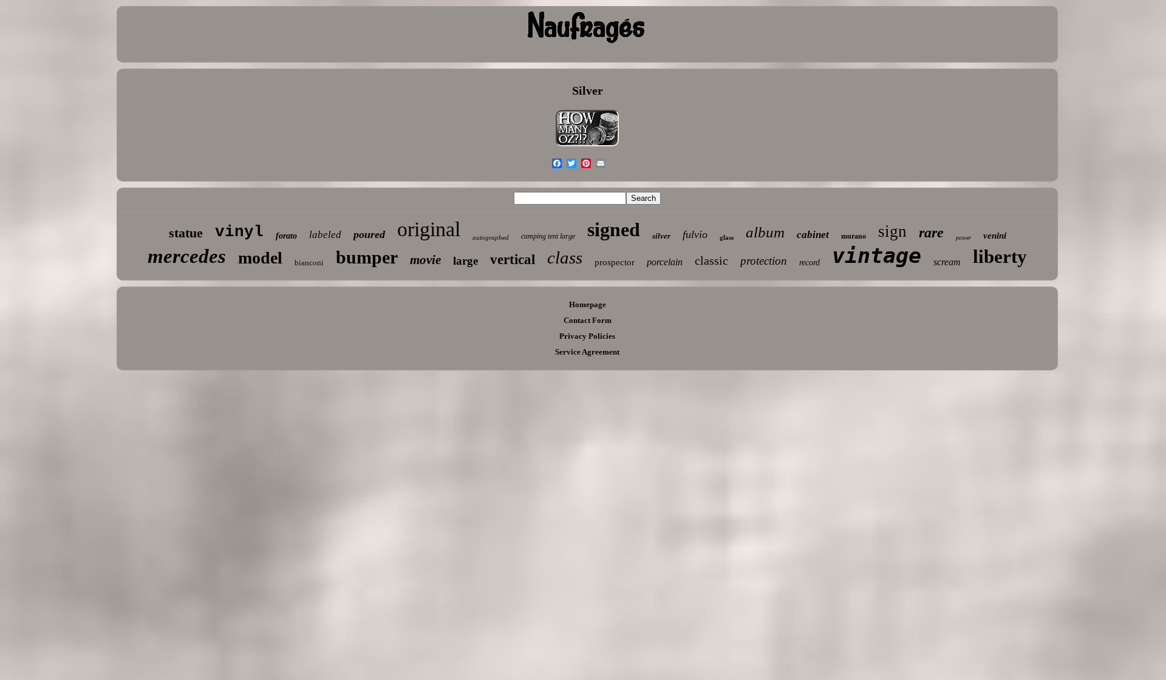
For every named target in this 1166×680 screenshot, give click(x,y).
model (260, 257)
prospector (615, 262)
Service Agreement (587, 351)
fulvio (695, 234)
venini (994, 235)
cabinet (813, 234)
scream (947, 262)
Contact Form (588, 320)
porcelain (665, 262)
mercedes (187, 256)
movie (425, 260)
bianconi (309, 262)
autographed (490, 237)
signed (613, 229)
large (465, 260)
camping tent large (548, 236)
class (564, 257)
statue (186, 232)
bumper (367, 257)
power (963, 237)
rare (931, 232)
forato (286, 235)
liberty (1000, 256)
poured (369, 234)
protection (763, 260)
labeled (325, 234)
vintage (876, 255)
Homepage (587, 304)
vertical (512, 259)
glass (727, 237)
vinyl (239, 232)
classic (711, 260)
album (765, 232)
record (809, 262)
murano (853, 236)
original (428, 229)
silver (661, 235)
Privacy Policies (587, 336)
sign (892, 231)
